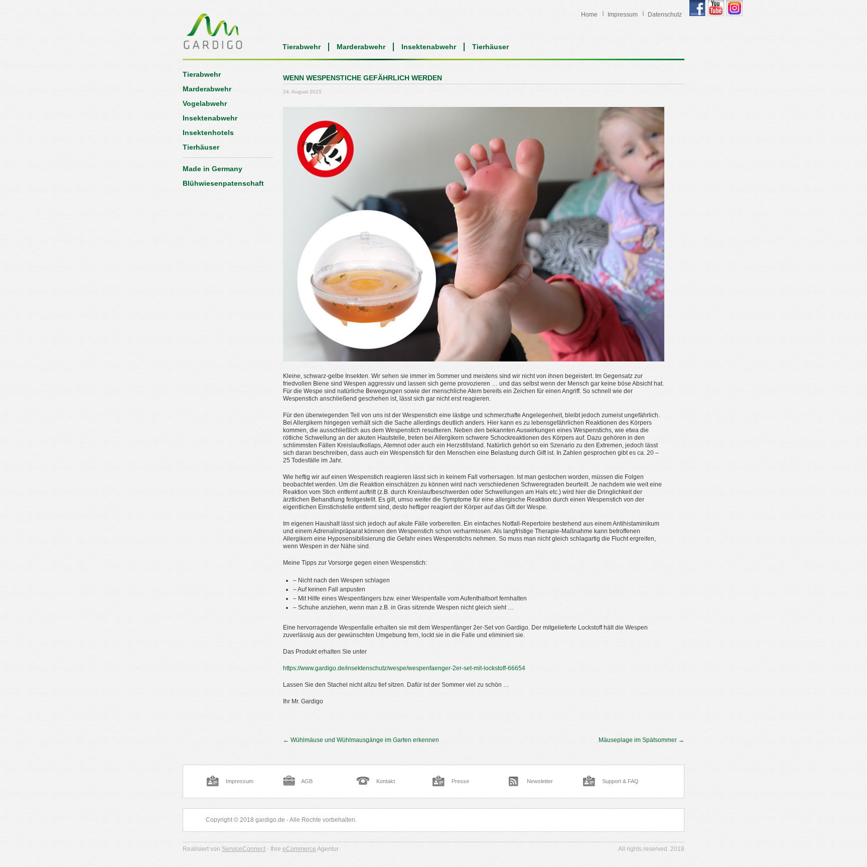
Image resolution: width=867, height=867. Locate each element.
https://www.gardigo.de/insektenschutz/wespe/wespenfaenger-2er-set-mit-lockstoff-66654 (404, 668)
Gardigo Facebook (697, 8)
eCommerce (299, 848)
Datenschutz (665, 14)
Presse (460, 781)
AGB (307, 781)
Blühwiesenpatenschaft (223, 183)
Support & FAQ (620, 781)
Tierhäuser (490, 47)
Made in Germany (212, 169)
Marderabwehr (361, 47)
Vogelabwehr (205, 103)
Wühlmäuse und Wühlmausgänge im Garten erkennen (361, 740)
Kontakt (385, 781)
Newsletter (540, 781)
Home (589, 14)
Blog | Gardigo (213, 31)
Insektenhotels (208, 133)
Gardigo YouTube (716, 8)
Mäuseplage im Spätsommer (641, 740)
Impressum (623, 14)
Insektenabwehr (428, 47)
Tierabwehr (301, 47)
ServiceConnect (243, 848)
